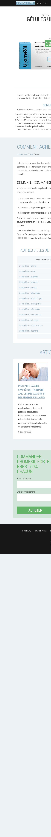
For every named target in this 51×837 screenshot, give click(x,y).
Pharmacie (26, 531)
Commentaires (40, 531)
